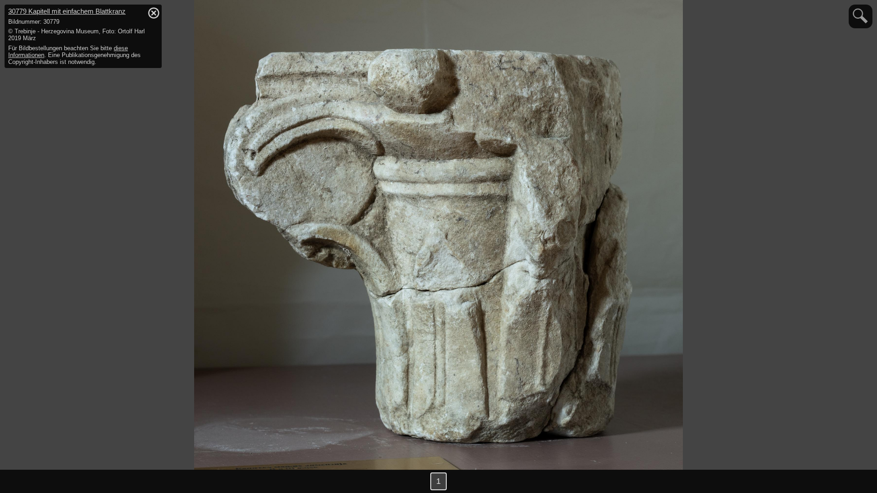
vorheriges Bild (18, 481)
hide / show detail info (153, 13)
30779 (67, 11)
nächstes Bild (858, 481)
